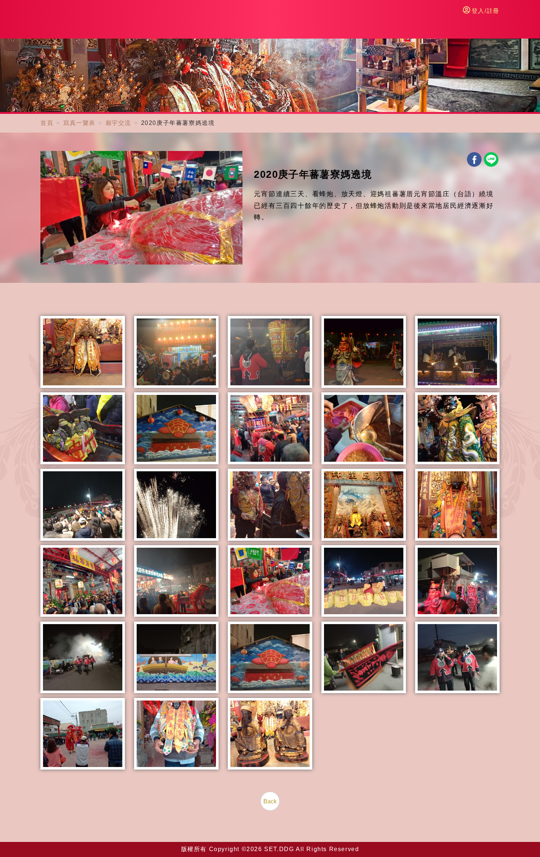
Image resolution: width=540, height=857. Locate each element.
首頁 (46, 123)
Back (270, 801)
